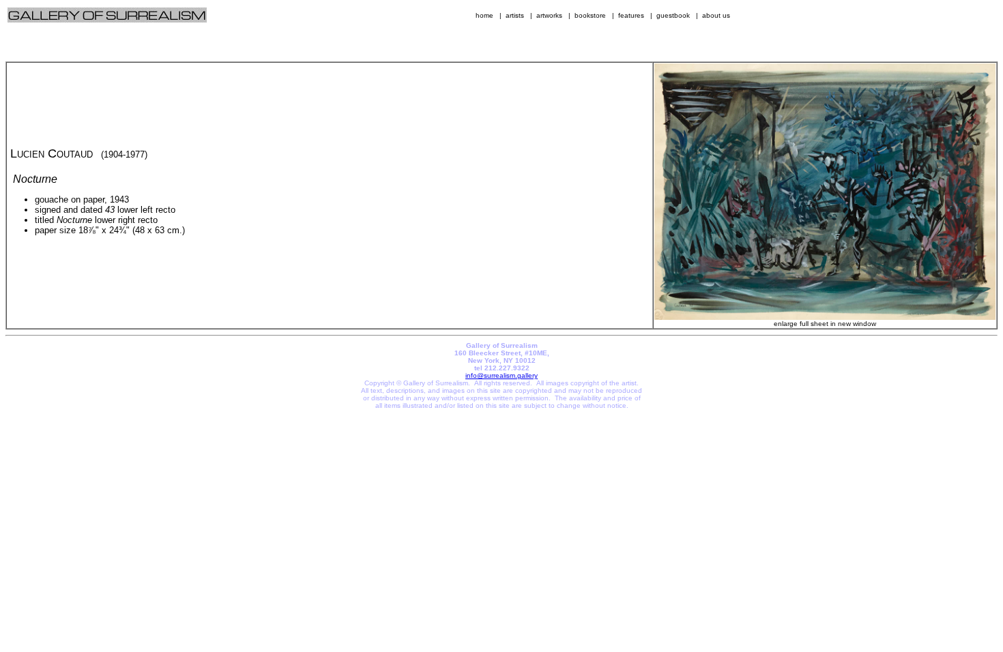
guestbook (673, 15)
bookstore (590, 15)
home (484, 15)
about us (716, 15)
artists (515, 15)
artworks (549, 15)
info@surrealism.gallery (501, 375)
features (631, 15)
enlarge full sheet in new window (825, 323)
